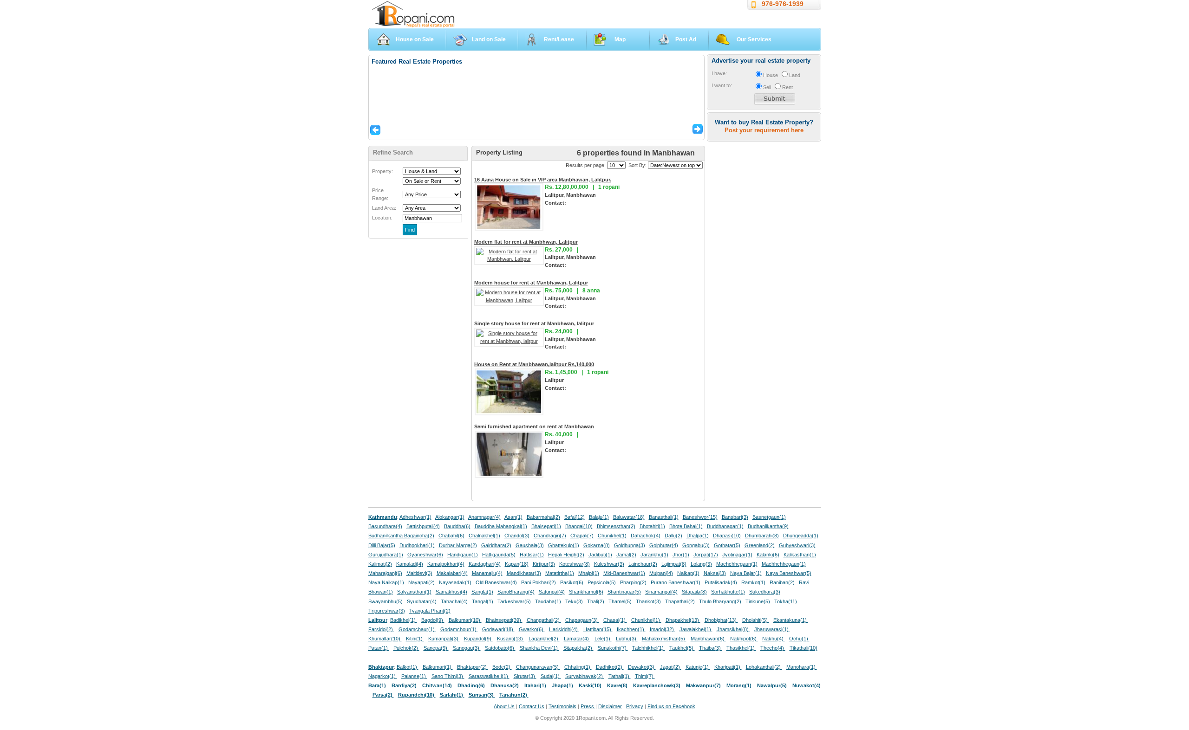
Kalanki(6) (768, 554)
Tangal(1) (482, 601)
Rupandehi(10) (417, 695)
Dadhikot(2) (610, 667)
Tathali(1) (619, 676)
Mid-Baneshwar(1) (624, 573)
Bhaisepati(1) (546, 526)
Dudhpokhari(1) (417, 545)
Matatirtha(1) (559, 573)
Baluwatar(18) (629, 517)
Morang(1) (739, 685)
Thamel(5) (620, 601)
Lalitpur (377, 620)
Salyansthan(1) (414, 591)
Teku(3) (574, 601)
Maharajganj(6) (385, 573)
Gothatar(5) (727, 545)
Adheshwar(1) (415, 517)
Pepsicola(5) (602, 582)
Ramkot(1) (753, 582)
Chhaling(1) (578, 667)
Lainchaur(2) (642, 564)
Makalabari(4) (452, 573)
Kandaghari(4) (485, 564)
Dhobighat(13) (721, 620)
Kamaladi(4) (409, 564)
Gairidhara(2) (496, 545)
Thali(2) (595, 601)
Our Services (754, 39)
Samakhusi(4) (451, 591)
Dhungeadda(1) (800, 535)
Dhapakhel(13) (683, 620)
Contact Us (531, 706)
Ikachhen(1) (631, 629)
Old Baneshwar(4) (496, 582)
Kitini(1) (415, 638)
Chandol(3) (516, 535)
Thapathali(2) (680, 601)
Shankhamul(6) (586, 591)
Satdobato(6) (500, 648)
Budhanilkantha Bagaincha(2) (401, 535)
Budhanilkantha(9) (768, 526)
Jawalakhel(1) (695, 629)
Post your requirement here (764, 130)
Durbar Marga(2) (458, 545)
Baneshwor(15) (700, 517)
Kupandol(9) (478, 638)
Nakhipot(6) (744, 638)
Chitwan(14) (437, 685)
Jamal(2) (626, 554)
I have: (719, 73)
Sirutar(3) (525, 676)
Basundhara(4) (385, 526)
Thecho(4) (772, 648)
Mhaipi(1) (588, 573)
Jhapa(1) (563, 685)
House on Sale (415, 39)
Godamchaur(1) (417, 629)
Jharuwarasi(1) (772, 629)
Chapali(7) (582, 535)
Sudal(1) (551, 676)
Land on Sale (489, 39)
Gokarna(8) (596, 545)
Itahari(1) (536, 685)
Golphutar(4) (663, 545)
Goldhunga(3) (629, 545)
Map (620, 39)
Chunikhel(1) (612, 535)
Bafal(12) (574, 517)
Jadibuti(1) (600, 554)
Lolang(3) (701, 564)
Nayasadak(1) (455, 582)
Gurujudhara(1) (385, 554)
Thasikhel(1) (741, 648)
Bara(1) (377, 685)
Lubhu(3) (627, 638)
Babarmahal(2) (543, 517)
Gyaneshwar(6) (425, 554)
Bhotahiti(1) (652, 526)
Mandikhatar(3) (524, 573)
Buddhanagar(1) (725, 526)
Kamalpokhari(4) (445, 564)
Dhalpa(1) (697, 535)
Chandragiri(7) (550, 535)
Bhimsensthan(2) (616, 526)
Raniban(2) (782, 582)
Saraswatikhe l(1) (489, 676)
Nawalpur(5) (772, 685)
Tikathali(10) (803, 648)
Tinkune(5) (757, 601)
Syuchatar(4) (422, 601)
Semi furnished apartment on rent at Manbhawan (534, 426)
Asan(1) (513, 517)
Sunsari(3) (482, 695)
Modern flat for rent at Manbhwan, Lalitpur (526, 242)
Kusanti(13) (510, 638)
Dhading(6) (471, 685)
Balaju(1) (599, 517)
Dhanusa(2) (505, 685)
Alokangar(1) (449, 517)
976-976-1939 (783, 3)
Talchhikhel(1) (648, 648)
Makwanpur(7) (704, 685)
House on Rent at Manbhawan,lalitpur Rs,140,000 (534, 364)
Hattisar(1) (532, 554)
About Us (504, 706)
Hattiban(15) (598, 629)
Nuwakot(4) (806, 685)
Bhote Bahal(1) (686, 526)
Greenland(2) (760, 545)
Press (588, 706)
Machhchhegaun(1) (784, 564)
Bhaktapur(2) (472, 667)
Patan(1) (378, 648)
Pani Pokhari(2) (538, 582)
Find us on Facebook (671, 706)
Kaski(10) (591, 685)
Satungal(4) (552, 591)
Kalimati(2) (380, 564)
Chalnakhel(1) (484, 535)
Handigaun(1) (462, 554)
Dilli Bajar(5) (381, 545)
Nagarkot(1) (382, 676)
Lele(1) (603, 638)
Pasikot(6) (571, 582)
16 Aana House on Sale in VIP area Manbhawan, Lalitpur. (542, 179)
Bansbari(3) (735, 517)
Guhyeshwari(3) (797, 545)
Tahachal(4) (454, 601)
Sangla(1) (482, 591)
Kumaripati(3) (444, 638)
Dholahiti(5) (755, 620)
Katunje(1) (698, 667)
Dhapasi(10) (727, 535)
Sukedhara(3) (764, 591)
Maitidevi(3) (419, 573)
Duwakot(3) (642, 667)
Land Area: (384, 208)
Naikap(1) (688, 573)
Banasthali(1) (664, 517)
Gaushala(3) (530, 545)
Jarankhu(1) (654, 554)
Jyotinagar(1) (737, 554)
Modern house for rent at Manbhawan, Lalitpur (531, 282)
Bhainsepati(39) (504, 620)
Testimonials (562, 706)
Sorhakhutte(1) (728, 591)
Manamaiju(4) (487, 573)
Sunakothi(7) (613, 648)
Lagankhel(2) (544, 638)
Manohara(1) (801, 667)
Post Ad (685, 39)
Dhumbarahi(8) (762, 535)
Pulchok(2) (406, 648)
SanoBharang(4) (516, 591)
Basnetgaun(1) (769, 517)
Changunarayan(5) (538, 667)
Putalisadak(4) (721, 582)
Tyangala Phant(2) (430, 611)
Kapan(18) (517, 564)
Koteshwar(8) (574, 564)
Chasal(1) (615, 620)
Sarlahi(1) (452, 695)
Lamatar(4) (577, 638)
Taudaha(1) (548, 601)
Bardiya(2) (405, 685)
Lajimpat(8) (673, 564)
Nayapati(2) (421, 582)
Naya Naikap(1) (386, 582)
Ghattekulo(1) (563, 545)
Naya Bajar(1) (746, 573)
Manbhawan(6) (708, 638)
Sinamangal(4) (661, 591)
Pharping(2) (633, 582)
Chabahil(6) (451, 535)
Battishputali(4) (423, 526)
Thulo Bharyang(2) (720, 601)
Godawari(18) (498, 629)
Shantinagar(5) (624, 591)
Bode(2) (502, 667)
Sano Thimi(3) (447, 676)
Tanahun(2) (514, 695)
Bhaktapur (381, 667)
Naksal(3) (715, 573)
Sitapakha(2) (578, 648)
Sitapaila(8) (694, 591)
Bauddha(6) (457, 526)
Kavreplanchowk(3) (657, 685)
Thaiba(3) (710, 648)
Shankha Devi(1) (539, 648)
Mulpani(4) (661, 573)
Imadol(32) (662, 629)
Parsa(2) (383, 695)
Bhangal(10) (579, 526)
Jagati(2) (670, 667)
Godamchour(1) (459, 629)
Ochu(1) (799, 638)
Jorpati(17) (705, 554)
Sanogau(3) (467, 648)
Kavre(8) (618, 685)
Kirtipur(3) (544, 564)
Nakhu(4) (773, 638)
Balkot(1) (407, 667)
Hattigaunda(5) (499, 554)
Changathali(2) (544, 620)
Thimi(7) (645, 676)
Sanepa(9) (436, 648)
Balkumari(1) (438, 667)
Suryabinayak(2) (584, 676)
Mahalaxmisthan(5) (664, 638)
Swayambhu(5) (385, 601)
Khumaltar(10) (385, 638)
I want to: (722, 85)
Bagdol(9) (432, 620)
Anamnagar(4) (484, 517)
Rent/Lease (559, 39)
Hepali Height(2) (566, 554)
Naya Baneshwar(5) (788, 573)
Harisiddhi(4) (564, 629)
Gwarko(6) (532, 629)
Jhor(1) (681, 554)
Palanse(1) (414, 676)
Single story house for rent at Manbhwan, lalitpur (534, 323)
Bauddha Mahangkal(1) (501, 526)
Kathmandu (382, 517)
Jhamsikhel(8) (733, 629)
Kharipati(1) (728, 667)
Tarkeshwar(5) (514, 601)
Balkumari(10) (465, 620)
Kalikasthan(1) (800, 554)
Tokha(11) (785, 601)
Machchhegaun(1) (737, 564)
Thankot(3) (648, 601)
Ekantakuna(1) (790, 620)
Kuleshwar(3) (609, 564)
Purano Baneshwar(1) (675, 582)
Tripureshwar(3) (386, 611)
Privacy (634, 706)
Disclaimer (610, 706)
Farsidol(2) (381, 629)
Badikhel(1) (403, 620)
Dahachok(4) (645, 535)
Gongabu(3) (696, 545)
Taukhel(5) (682, 648)
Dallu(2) (673, 535)
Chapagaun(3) (582, 620)
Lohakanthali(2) (764, 667)
